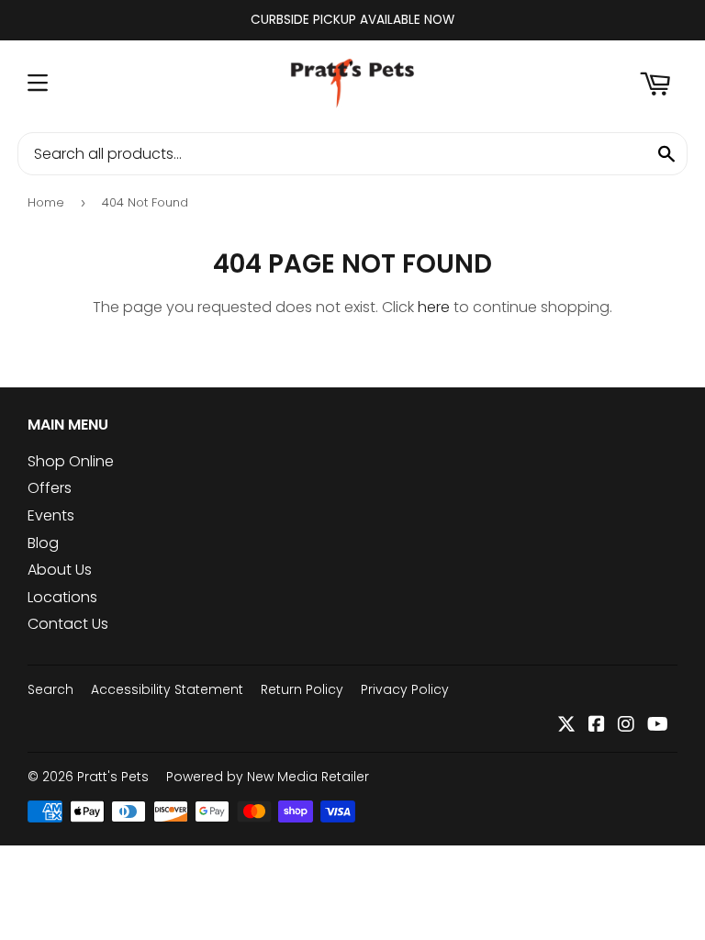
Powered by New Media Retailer (267, 776)
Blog (43, 543)
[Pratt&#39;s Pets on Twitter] (566, 725)
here (434, 307)
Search (50, 689)
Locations (62, 597)
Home (46, 202)
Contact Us (68, 623)
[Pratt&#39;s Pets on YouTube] (657, 725)
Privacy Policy (405, 689)
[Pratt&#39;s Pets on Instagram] (626, 725)
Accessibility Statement (167, 689)
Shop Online (71, 461)
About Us (60, 569)
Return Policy (302, 689)
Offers (50, 487)
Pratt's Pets (113, 776)
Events (51, 515)
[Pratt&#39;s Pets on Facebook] (596, 725)
